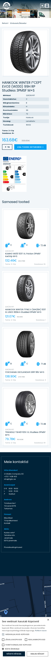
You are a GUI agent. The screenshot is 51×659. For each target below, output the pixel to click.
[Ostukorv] (42, 6)
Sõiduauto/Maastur (18, 23)
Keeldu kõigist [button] (37, 654)
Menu (47, 6)
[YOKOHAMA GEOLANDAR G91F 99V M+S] (25, 354)
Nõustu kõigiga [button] (14, 654)
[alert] (25, 638)
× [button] (48, 620)
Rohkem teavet (41, 630)
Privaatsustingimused (13, 547)
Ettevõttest (8, 518)
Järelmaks (8, 538)
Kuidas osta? (9, 532)
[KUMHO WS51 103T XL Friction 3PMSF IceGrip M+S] (25, 237)
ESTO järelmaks (10, 540)
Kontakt (7, 523)
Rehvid (5, 23)
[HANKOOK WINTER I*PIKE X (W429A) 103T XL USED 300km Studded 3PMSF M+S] (25, 296)
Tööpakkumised (11, 520)
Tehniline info (9, 535)
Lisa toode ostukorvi (29, 147)
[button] (25, 648)
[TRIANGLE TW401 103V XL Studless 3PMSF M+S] (25, 416)
